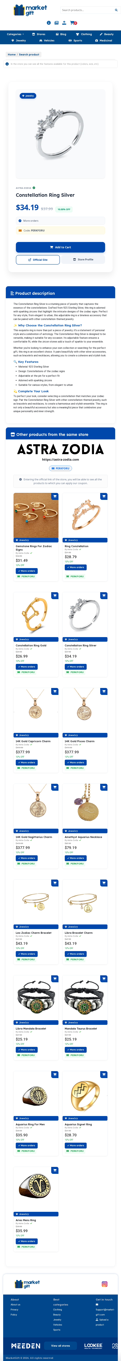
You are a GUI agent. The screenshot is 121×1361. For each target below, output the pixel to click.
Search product (29, 54)
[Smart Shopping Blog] (56, 23)
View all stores (60, 1345)
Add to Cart (62, 247)
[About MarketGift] (49, 23)
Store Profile (85, 259)
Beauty (56, 1314)
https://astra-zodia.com (60, 459)
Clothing (57, 1309)
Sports (56, 1329)
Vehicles (57, 1324)
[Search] (116, 10)
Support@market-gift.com (105, 1312)
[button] (15, 34)
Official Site (39, 260)
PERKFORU (62, 468)
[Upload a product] (64, 23)
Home (12, 54)
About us (15, 1304)
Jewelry (57, 1319)
